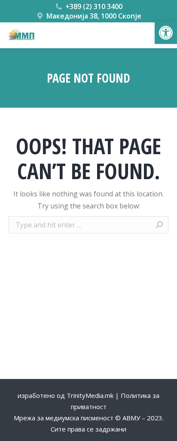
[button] (166, 33)
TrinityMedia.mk (90, 395)
